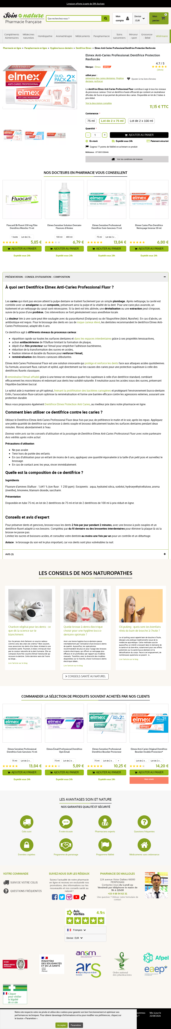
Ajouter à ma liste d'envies (143, 78)
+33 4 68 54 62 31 (117, 893)
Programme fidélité (105, 854)
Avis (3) (9, 554)
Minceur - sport (133, 36)
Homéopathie (45, 36)
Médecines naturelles (28, 36)
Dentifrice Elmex (84, 48)
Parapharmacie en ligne (35, 48)
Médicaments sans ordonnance (144, 854)
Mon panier (155, 18)
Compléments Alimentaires (11, 36)
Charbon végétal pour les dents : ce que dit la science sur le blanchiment (29, 630)
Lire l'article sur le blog (17, 663)
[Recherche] (106, 18)
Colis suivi (26, 831)
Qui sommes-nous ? (139, 1014)
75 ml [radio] (91, 121)
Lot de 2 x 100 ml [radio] (141, 121)
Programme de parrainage (66, 854)
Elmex (98, 66)
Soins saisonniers (119, 36)
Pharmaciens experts (105, 831)
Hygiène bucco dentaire (61, 48)
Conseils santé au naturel (87, 676)
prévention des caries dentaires (100, 78)
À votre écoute (66, 831)
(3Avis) (160, 70)
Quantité (90, 128)
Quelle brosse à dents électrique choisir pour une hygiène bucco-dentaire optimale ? (83, 630)
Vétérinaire (162, 36)
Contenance (92, 113)
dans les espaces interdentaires (92, 338)
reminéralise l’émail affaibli (23, 377)
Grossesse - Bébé (146, 36)
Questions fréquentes (144, 831)
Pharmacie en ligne (12, 48)
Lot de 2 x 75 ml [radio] (112, 121)
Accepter (61, 1025)
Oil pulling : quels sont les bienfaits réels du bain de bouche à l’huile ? (140, 629)
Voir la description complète (99, 103)
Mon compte (120, 18)
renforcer (98, 81)
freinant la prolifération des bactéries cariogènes (83, 390)
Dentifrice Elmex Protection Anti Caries (67, 404)
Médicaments (82, 36)
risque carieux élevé (88, 322)
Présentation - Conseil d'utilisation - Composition (37, 277)
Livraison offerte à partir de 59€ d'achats (86, 3)
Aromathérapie (64, 36)
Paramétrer (76, 1025)
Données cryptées (26, 854)
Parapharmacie (102, 36)
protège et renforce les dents (101, 363)
